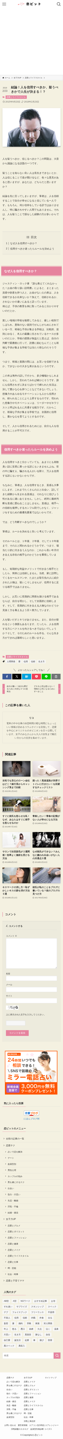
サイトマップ (51, 1378)
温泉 (56, 1329)
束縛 (31, 1329)
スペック (52, 1306)
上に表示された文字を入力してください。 (26, 1014)
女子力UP (11, 1219)
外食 (42, 1318)
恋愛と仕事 (13, 1262)
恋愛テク (10, 1145)
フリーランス (37, 1312)
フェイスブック (19, 1312)
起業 (27, 1340)
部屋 (50, 1340)
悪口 (23, 1329)
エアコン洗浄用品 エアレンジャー (44, 1425)
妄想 (6, 1323)
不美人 (7, 1318)
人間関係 (11, 661)
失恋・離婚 (13, 1200)
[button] (7, 676)
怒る (14, 1329)
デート (11, 1158)
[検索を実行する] (57, 1355)
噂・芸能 (12, 1268)
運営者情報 (22, 1425)
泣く (48, 1329)
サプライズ (21, 1306)
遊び (42, 1340)
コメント (11, 936)
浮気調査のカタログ (19, 1429)
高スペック (9, 1346)
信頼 (33, 661)
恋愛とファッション (17, 1238)
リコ (31, 717)
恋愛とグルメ (14, 1225)
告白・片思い (14, 1194)
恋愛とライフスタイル (16, 97)
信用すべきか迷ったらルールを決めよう (32, 248)
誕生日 (17, 1340)
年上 (6, 1329)
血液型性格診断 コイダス (41, 1429)
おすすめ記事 (40, 1301)
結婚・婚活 (13, 1212)
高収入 (22, 1346)
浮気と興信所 (29, 1421)
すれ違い (8, 1306)
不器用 (51, 1312)
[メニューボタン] (4, 4)
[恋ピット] (31, 4)
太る (50, 1318)
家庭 (37, 1323)
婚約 (21, 1323)
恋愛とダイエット (16, 1231)
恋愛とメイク (14, 1250)
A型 (14, 1301)
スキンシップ (37, 1306)
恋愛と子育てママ (15, 1280)
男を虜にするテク (16, 1182)
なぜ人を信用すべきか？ (23, 243)
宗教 (29, 1323)
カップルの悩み (15, 1176)
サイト (9, 996)
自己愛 (7, 1340)
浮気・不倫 (13, 1206)
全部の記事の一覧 (15, 1138)
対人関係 (48, 1323)
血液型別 (12, 1164)
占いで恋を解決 (15, 1152)
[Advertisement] (31, 41)
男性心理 (12, 1170)
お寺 (53, 1301)
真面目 (28, 1334)
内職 (33, 1318)
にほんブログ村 (32, 1118)
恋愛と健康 (13, 1244)
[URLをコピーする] (56, 676)
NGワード (25, 1301)
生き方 (41, 661)
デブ (6, 1312)
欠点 (39, 1329)
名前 (8, 973)
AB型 (6, 1301)
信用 (26, 661)
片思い (7, 1334)
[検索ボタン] (59, 4)
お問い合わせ (10, 1425)
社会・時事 (13, 1274)
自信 (48, 1334)
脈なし (38, 1334)
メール (9, 984)
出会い (11, 1188)
